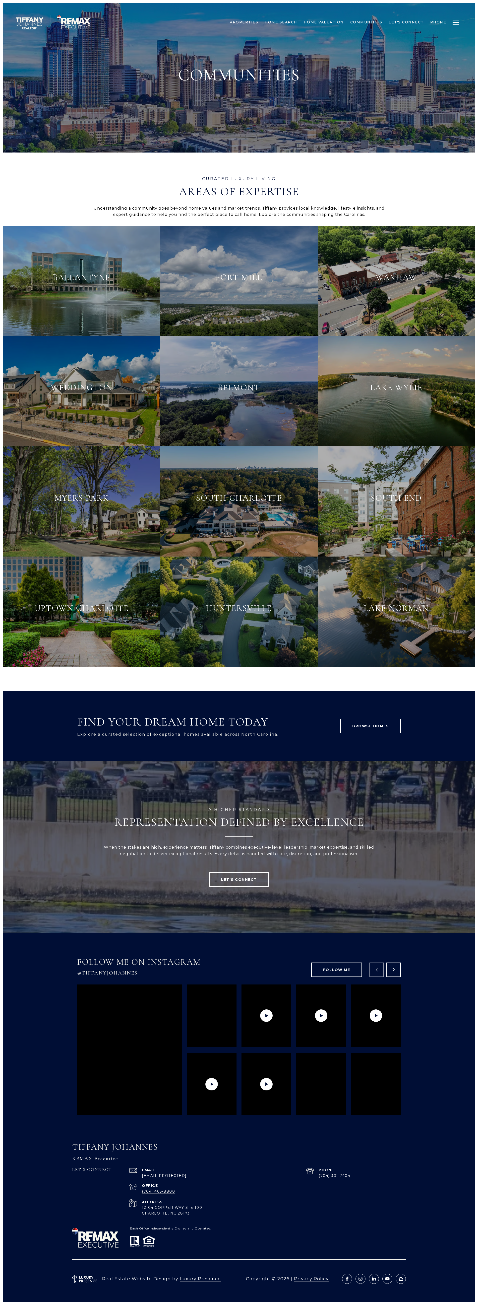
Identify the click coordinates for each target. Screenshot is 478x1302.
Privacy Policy (311, 1279)
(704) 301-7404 (334, 1175)
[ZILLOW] (401, 1279)
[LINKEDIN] (374, 1279)
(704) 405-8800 (158, 1191)
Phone (438, 22)
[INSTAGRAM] (360, 1279)
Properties (244, 22)
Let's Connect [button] (239, 879)
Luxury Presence (200, 1279)
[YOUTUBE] (387, 1279)
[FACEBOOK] (347, 1279)
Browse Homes (370, 726)
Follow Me (336, 970)
